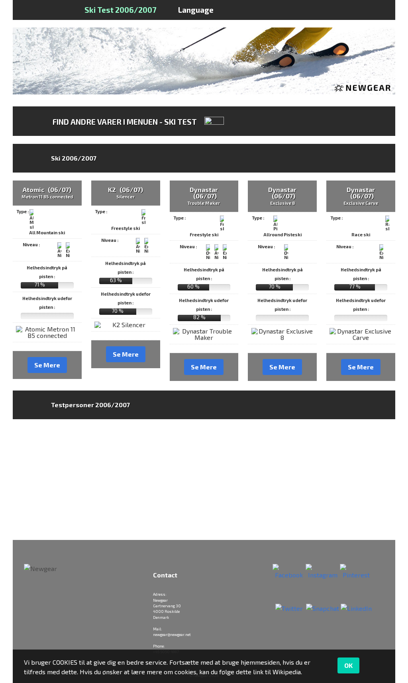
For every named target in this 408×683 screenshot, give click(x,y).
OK (348, 665)
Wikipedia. (287, 671)
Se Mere (47, 365)
